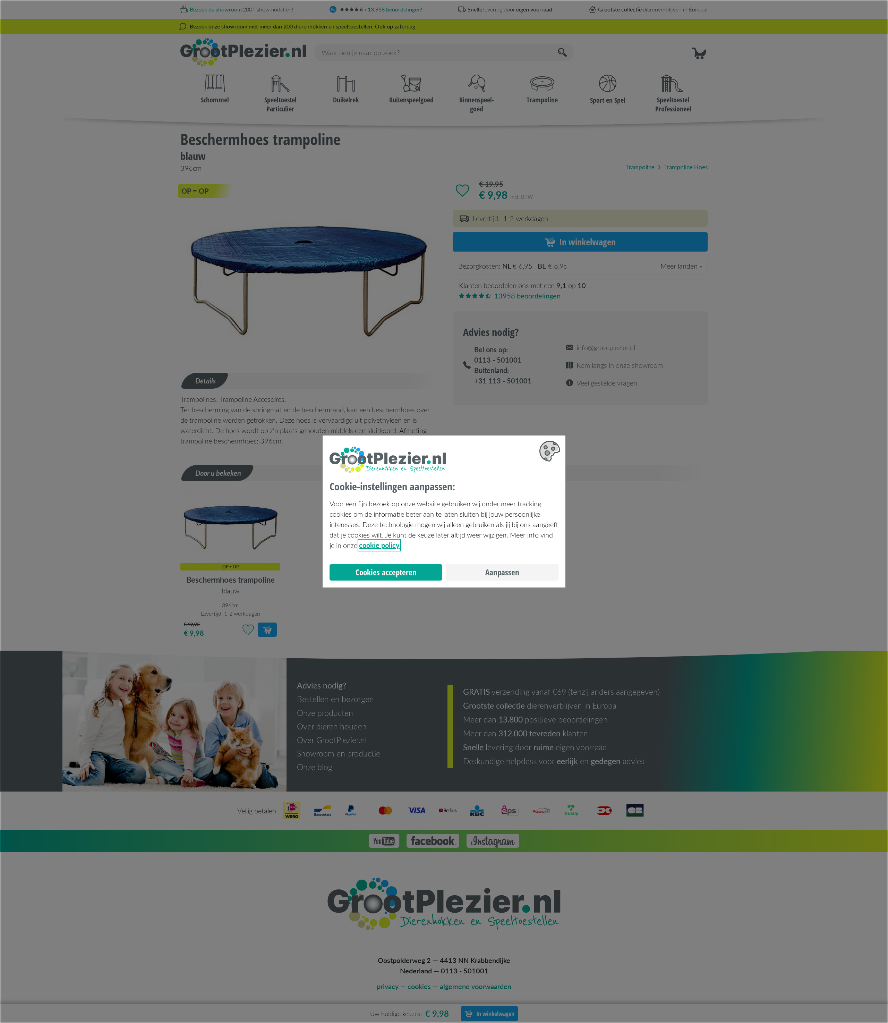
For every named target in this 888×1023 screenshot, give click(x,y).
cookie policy (379, 545)
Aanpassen (502, 572)
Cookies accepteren (386, 572)
